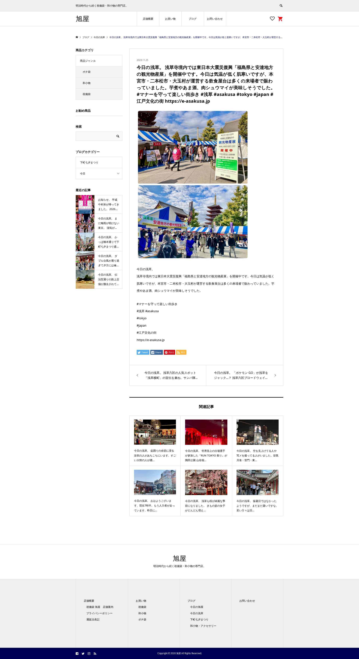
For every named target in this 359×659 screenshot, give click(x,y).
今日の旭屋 (196, 607)
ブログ (193, 18)
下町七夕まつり (89, 162)
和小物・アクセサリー (203, 626)
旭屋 (82, 19)
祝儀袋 (86, 94)
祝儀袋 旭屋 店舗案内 (101, 607)
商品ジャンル (88, 60)
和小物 (86, 83)
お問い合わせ (215, 18)
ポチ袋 (86, 71)
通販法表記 (92, 619)
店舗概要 (148, 18)
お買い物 (170, 18)
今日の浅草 (196, 613)
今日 (82, 173)
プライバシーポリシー (99, 613)
